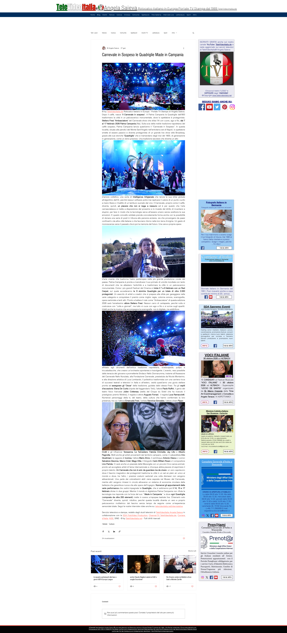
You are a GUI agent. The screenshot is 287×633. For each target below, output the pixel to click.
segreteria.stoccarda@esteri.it (217, 510)
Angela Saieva (120, 7)
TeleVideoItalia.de (227, 8)
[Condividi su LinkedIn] (114, 531)
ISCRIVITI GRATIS (208, 42)
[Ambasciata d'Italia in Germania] (207, 515)
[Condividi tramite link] (119, 531)
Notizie (104, 33)
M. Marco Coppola (213, 391)
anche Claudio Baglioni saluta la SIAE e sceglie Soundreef (143, 578)
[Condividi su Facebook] (103, 531)
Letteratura (155, 33)
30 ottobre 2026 (210, 358)
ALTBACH (225, 358)
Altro (173, 33)
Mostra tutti (192, 551)
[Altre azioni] (183, 48)
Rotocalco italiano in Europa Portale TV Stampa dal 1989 (178, 8)
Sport (165, 33)
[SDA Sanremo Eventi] (215, 345)
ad (219, 358)
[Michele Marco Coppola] (215, 402)
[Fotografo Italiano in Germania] (202, 248)
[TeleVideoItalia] (201, 107)
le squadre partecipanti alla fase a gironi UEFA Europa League (105, 578)
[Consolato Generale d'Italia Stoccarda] (203, 515)
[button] (193, 33)
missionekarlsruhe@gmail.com (218, 446)
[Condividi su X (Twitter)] (109, 531)
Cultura (113, 33)
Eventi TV (145, 33)
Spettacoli (134, 33)
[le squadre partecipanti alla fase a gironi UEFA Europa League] (107, 564)
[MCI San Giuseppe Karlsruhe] (215, 451)
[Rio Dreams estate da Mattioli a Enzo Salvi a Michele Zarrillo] (180, 564)
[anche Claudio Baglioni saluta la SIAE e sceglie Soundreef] (143, 564)
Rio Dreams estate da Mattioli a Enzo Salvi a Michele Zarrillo (178, 578)
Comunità (123, 33)
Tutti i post (94, 33)
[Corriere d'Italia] (206, 297)
